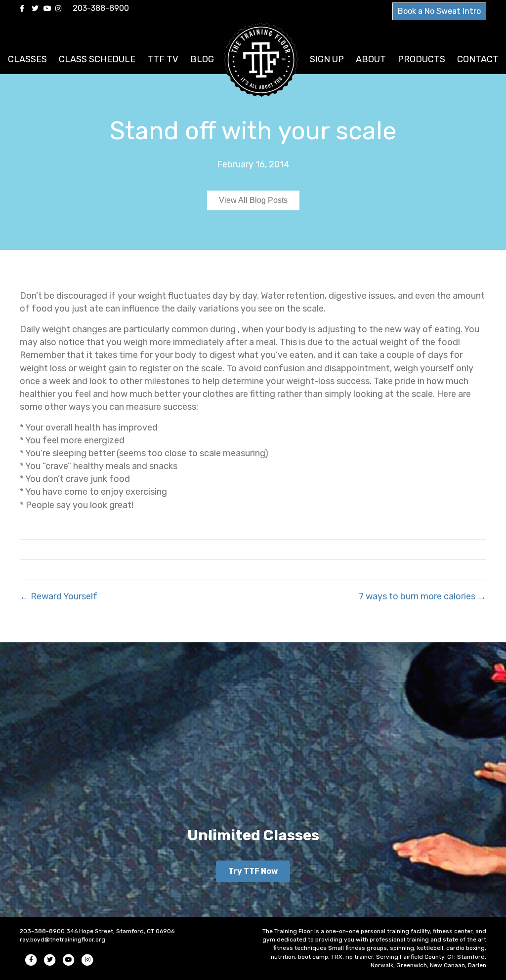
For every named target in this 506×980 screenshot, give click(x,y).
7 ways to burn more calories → (422, 596)
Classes (27, 59)
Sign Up (327, 59)
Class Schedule (97, 59)
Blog (202, 59)
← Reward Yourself (58, 596)
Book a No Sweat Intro (439, 11)
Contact (478, 59)
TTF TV (162, 59)
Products (421, 59)
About (371, 59)
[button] (253, 871)
